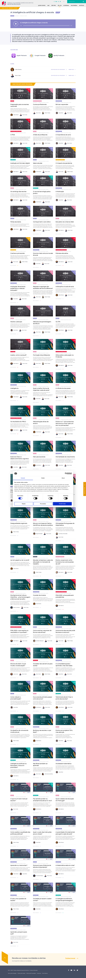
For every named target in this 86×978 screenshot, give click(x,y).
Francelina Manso (39, 875)
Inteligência (14, 388)
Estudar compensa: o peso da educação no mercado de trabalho (43, 562)
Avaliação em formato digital (20, 163)
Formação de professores (41, 355)
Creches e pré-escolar (17, 253)
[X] (60, 1)
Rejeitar (24, 503)
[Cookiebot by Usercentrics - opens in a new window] (66, 474)
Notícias (81, 5)
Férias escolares (15, 222)
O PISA (12, 135)
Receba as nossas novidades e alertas (29, 958)
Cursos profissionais (40, 104)
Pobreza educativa (62, 253)
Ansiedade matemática (63, 763)
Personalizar (43, 503)
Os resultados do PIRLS (18, 421)
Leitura (15, 8)
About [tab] (63, 478)
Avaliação (13, 351)
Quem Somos (41, 5)
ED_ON (59, 5)
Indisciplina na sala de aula (65, 286)
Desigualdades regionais (18, 523)
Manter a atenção (16, 322)
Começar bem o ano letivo (42, 222)
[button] (27, 90)
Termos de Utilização (12, 973)
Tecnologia (13, 159)
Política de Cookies (21, 973)
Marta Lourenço (16, 607)
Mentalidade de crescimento (65, 457)
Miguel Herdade (39, 533)
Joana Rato (60, 112)
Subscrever (70, 958)
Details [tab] (43, 478)
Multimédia (74, 5)
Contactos (39, 973)
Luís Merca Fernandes (62, 533)
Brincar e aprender (62, 104)
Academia (66, 5)
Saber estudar (37, 163)
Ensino (35, 131)
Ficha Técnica (45, 973)
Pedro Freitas (47, 112)
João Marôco (16, 143)
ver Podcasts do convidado (58, 69)
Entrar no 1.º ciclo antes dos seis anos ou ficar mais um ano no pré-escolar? (65, 423)
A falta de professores (40, 135)
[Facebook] (68, 970)
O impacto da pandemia (64, 163)
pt (63, 1)
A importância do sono (63, 135)
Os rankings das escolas (18, 191)
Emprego (35, 556)
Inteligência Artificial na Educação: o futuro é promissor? (18, 765)
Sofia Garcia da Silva (48, 773)
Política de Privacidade (31, 973)
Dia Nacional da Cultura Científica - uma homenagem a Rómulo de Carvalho (20, 597)
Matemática (58, 760)
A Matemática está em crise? (65, 865)
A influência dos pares (63, 388)
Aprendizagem (58, 131)
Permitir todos (62, 503)
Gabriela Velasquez (39, 640)
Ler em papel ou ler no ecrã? (19, 560)
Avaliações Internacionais (16, 131)
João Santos (60, 572)
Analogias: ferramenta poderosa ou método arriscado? (17, 288)
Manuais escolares (39, 457)
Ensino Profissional (60, 556)
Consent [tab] (23, 478)
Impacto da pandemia (60, 159)
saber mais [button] (71, 69)
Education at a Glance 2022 (65, 222)
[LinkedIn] (58, 1)
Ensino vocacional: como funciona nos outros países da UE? (65, 562)
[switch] (35, 498)
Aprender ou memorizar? (18, 865)
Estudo (35, 159)
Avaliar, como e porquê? (18, 355)
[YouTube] (56, 1)
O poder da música (39, 595)
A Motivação (60, 191)
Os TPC (58, 322)
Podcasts (11, 8)
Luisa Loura (15, 674)
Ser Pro (53, 5)
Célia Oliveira (15, 114)
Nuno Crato (24, 114)
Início (3, 8)
